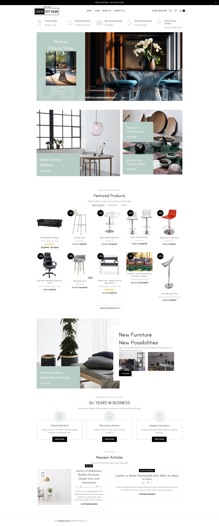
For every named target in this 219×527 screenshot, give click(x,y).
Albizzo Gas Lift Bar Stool (169, 238)
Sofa (56, 241)
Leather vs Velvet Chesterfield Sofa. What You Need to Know (146, 477)
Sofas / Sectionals (47, 241)
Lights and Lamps (164, 297)
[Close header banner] (216, 2)
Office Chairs (56, 286)
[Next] (179, 66)
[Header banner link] (105, 2)
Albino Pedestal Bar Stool (109, 238)
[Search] (170, 10)
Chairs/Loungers (45, 286)
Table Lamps (176, 297)
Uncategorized (147, 470)
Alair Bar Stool (79, 238)
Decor (89, 466)
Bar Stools (80, 241)
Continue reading (89, 504)
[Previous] (40, 66)
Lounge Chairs (116, 286)
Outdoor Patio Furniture (139, 279)
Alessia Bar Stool (79, 281)
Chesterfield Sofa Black (50, 238)
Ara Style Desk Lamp (169, 294)
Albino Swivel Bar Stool (139, 237)
